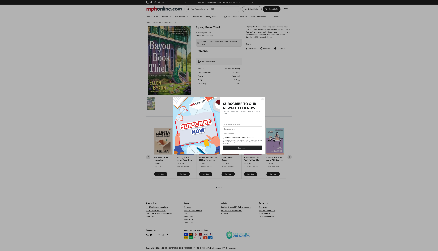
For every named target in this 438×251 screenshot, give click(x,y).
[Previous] (148, 157)
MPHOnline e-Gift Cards (156, 210)
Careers (224, 213)
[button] (271, 9)
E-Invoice (187, 207)
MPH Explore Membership (231, 210)
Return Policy (189, 216)
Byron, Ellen (206, 33)
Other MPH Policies (267, 216)
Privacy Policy (264, 213)
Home (148, 23)
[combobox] (212, 9)
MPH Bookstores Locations (157, 207)
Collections (157, 23)
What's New (150, 216)
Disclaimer (263, 207)
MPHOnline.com (228, 248)
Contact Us (188, 223)
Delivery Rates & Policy (193, 210)
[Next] (289, 157)
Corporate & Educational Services (159, 213)
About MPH (188, 219)
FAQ (185, 213)
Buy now (161, 174)
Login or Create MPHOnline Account (236, 207)
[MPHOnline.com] (164, 9)
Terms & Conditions (267, 210)
